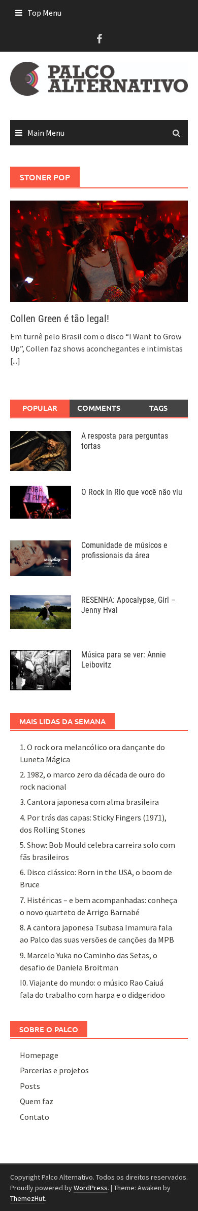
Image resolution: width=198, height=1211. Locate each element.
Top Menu (44, 13)
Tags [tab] (158, 408)
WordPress (91, 1187)
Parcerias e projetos (54, 1070)
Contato (34, 1117)
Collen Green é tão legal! (59, 318)
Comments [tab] (98, 408)
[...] (15, 361)
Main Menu (45, 133)
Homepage (39, 1055)
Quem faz (36, 1101)
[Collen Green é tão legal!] (99, 250)
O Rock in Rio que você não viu (131, 492)
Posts (30, 1086)
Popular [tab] (39, 408)
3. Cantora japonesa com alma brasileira (89, 802)
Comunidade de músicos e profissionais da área (124, 550)
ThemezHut (27, 1198)
